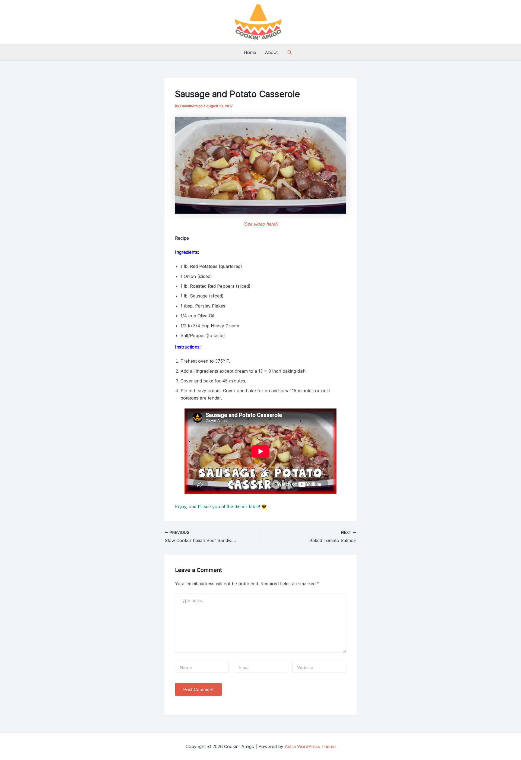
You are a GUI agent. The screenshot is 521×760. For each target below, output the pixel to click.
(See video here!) (260, 224)
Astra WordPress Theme (310, 746)
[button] (289, 52)
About (271, 52)
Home (250, 52)
